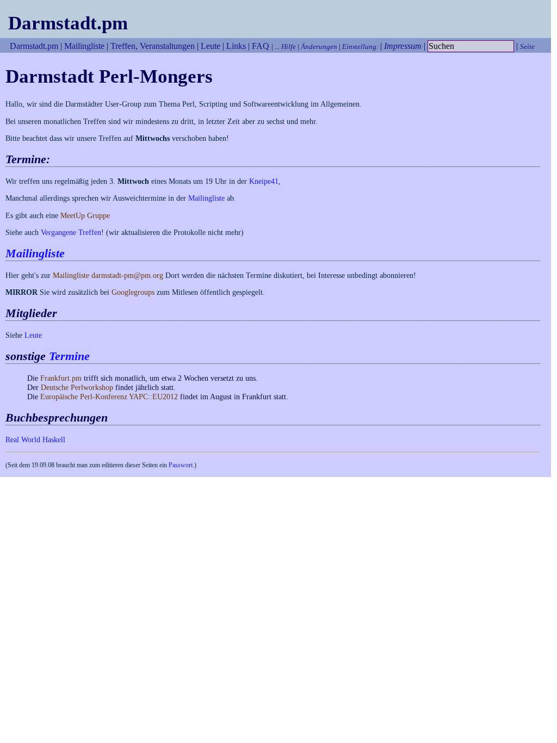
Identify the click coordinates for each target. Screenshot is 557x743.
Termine (69, 356)
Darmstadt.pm (68, 23)
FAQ (260, 46)
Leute (210, 46)
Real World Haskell (35, 439)
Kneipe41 (263, 181)
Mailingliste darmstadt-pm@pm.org (108, 275)
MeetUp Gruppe (85, 215)
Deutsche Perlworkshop (77, 387)
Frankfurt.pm (61, 378)
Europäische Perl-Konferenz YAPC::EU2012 (109, 396)
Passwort (181, 465)
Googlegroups (133, 292)
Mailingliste (84, 46)
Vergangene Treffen (71, 232)
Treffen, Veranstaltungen (152, 46)
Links (236, 46)
